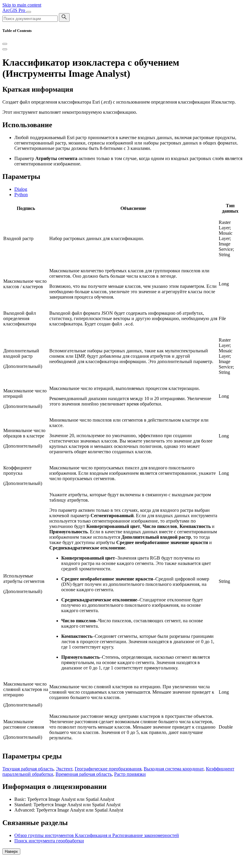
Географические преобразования (108, 768)
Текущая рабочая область (27, 768)
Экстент (64, 768)
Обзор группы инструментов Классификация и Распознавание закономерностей (96, 835)
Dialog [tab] (20, 189)
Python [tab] (21, 194)
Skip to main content (21, 4)
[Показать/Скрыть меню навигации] (28, 12)
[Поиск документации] (64, 17)
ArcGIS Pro (14, 10)
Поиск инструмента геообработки (49, 840)
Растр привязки (130, 774)
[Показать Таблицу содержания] (4, 49)
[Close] (4, 44)
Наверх (11, 851)
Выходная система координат (173, 768)
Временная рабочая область (84, 774)
